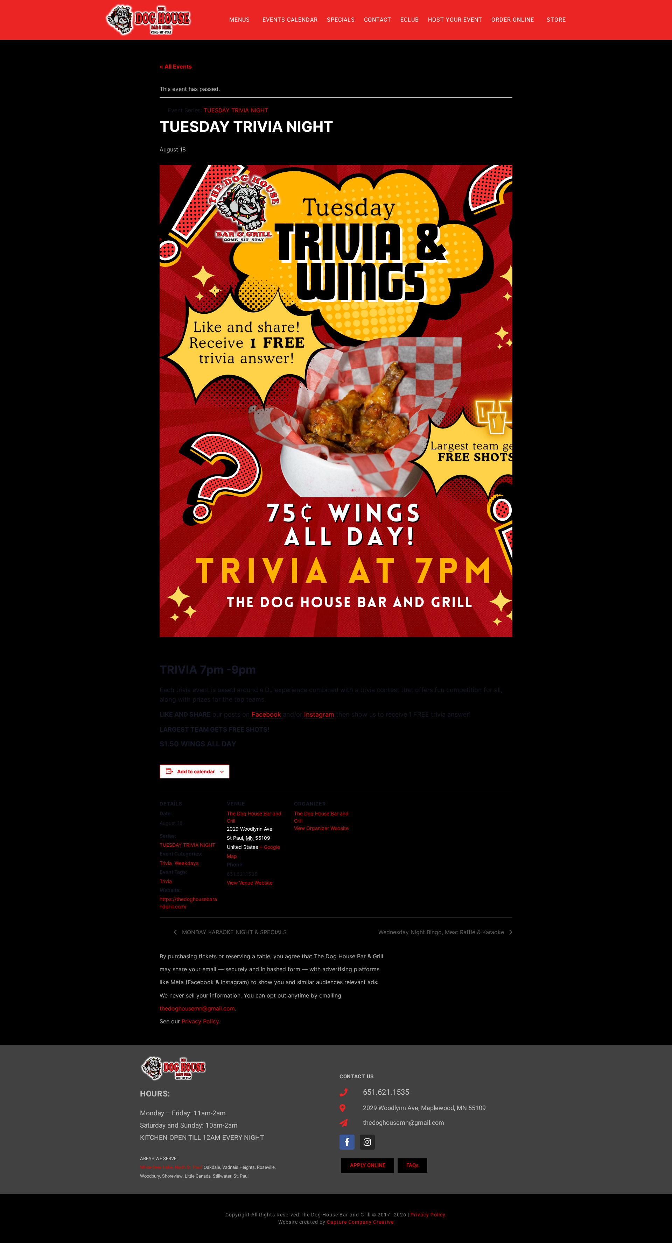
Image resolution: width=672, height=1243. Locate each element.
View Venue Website (250, 883)
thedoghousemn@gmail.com (197, 1008)
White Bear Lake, (157, 1167)
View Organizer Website (321, 828)
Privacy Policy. (429, 1214)
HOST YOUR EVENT (455, 19)
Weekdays (186, 863)
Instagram (319, 714)
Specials (341, 19)
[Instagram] (367, 1142)
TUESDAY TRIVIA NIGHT (187, 845)
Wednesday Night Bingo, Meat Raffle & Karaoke (442, 932)
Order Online (512, 19)
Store (556, 19)
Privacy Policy (200, 1021)
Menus (239, 19)
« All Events (176, 66)
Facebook (267, 714)
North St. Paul (188, 1167)
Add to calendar (196, 771)
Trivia (166, 863)
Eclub (409, 19)
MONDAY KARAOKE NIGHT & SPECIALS (233, 932)
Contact (377, 19)
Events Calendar (290, 19)
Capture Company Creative (360, 1222)
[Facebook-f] (347, 1142)
